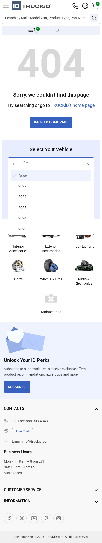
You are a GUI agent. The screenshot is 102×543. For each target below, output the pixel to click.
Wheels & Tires (51, 279)
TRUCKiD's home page (73, 105)
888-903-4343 (37, 421)
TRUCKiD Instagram (58, 518)
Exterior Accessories (51, 248)
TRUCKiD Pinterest (46, 518)
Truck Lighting (84, 246)
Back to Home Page (51, 122)
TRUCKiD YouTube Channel (34, 518)
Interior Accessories (18, 248)
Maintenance (51, 312)
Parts (18, 279)
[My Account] (85, 6)
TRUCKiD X (21, 518)
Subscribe (17, 387)
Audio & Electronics (83, 281)
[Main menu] (6, 6)
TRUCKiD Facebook (9, 518)
